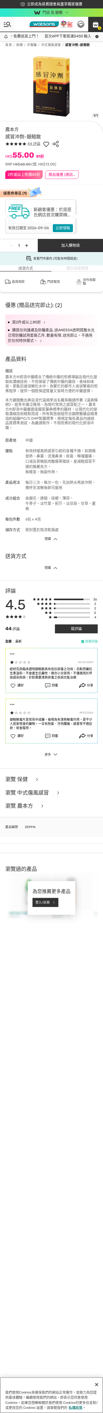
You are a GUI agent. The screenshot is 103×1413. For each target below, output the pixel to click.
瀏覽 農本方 (19, 806)
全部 (8, 641)
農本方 (12, 129)
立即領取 (62, 228)
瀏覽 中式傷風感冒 (27, 793)
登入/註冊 (42, 902)
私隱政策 (75, 1408)
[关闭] (96, 1384)
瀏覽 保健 (17, 779)
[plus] (27, 245)
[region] (51, 1395)
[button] (95, 24)
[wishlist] (46, 144)
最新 (18, 641)
